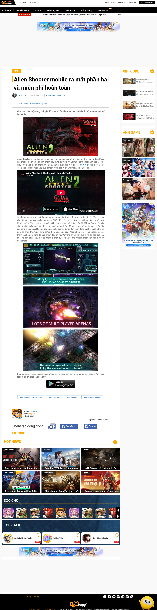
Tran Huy (22, 95)
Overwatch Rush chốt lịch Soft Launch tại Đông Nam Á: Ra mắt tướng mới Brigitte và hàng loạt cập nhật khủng (21, 491)
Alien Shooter (72, 397)
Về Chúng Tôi (110, 2)
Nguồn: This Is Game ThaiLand (57, 95)
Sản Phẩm (33, 2)
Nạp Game (121, 2)
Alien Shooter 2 (54, 397)
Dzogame (31, 414)
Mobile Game (22, 10)
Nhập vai (34, 411)
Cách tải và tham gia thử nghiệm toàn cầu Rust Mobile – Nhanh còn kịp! (22, 468)
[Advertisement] (78, 51)
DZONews (22, 2)
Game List (103, 10)
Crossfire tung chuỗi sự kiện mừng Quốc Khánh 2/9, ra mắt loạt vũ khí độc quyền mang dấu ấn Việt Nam (102, 491)
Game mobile (9, 450)
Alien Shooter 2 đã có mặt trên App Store (33, 104)
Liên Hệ (28, 597)
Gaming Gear (53, 10)
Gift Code (70, 10)
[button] (118, 516)
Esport (38, 10)
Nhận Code (143, 81)
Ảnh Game (131, 132)
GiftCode (131, 71)
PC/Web (47, 450)
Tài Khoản (132, 2)
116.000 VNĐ (82, 165)
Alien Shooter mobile (92, 397)
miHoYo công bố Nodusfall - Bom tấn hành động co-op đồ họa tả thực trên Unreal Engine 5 (103, 15)
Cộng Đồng (86, 10)
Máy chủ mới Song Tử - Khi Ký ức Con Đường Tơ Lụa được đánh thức (62, 491)
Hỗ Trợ (36, 597)
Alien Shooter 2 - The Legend (31, 397)
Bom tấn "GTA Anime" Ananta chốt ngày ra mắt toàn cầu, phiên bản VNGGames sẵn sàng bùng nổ (62, 468)
